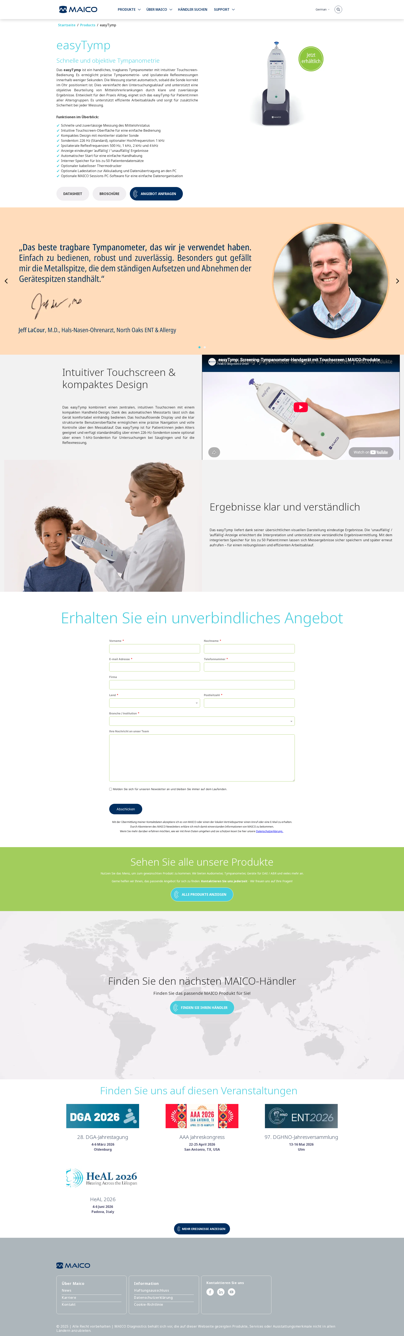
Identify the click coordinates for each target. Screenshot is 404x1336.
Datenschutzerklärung (153, 1297)
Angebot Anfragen (158, 193)
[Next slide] (6, 281)
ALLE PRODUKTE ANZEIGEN (204, 894)
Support (222, 9)
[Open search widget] (338, 9)
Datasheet (72, 193)
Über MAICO (156, 9)
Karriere (69, 1297)
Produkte (127, 9)
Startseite (67, 25)
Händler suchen (192, 9)
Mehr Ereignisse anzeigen (203, 1229)
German (321, 9)
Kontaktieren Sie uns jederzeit (224, 881)
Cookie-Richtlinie (148, 1304)
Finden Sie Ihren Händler (204, 1007)
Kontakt (69, 1304)
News (66, 1290)
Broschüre (109, 193)
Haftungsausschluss (151, 1290)
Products (87, 25)
